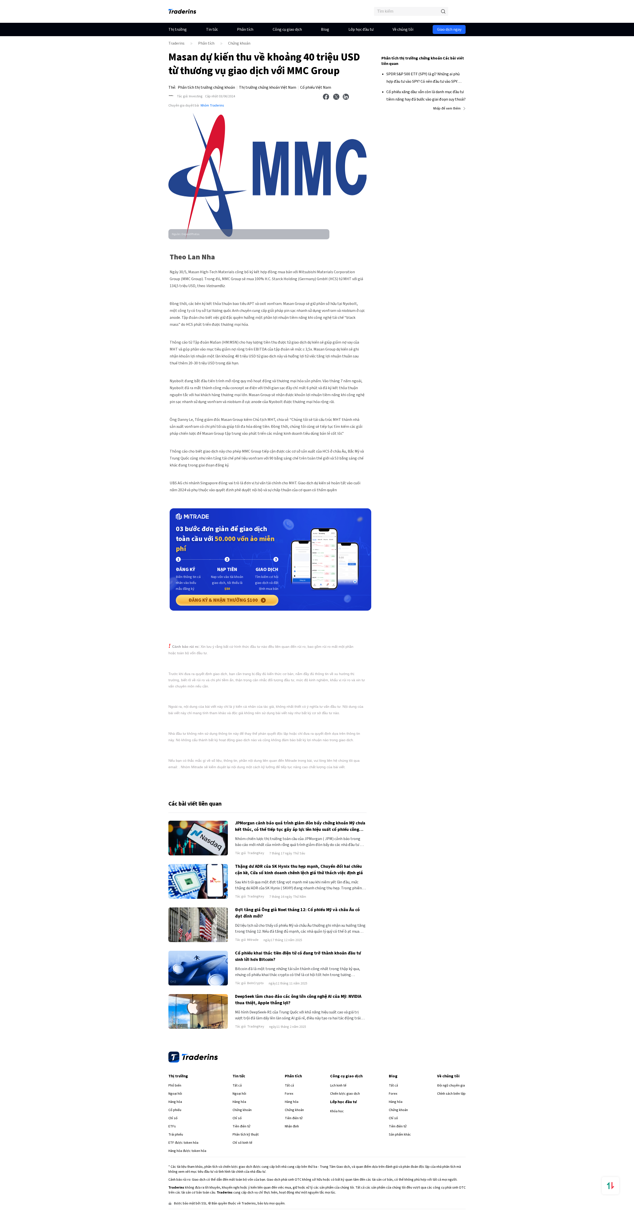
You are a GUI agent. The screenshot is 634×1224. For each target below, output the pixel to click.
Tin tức (212, 29)
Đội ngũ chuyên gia (451, 1085)
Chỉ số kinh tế (242, 1143)
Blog (325, 29)
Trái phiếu (175, 1134)
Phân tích (245, 29)
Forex (289, 1093)
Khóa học (337, 1111)
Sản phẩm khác (400, 1134)
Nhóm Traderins (212, 105)
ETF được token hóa (183, 1143)
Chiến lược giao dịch (345, 1093)
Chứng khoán (239, 43)
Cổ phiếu (174, 1110)
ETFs (172, 1126)
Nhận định (292, 1126)
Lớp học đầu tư (360, 29)
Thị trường (177, 29)
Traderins (176, 43)
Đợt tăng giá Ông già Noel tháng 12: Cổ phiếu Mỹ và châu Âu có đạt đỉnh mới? (297, 913)
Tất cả (237, 1085)
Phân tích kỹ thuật (246, 1134)
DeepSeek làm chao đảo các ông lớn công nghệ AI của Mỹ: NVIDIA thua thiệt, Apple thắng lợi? (298, 999)
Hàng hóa (175, 1102)
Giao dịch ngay (449, 29)
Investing (190, 96)
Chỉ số (173, 1118)
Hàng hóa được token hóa (187, 1151)
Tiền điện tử (241, 1126)
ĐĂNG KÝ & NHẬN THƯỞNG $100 (223, 600)
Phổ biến (174, 1085)
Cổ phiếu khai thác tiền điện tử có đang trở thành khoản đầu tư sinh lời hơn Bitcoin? (298, 956)
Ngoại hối (175, 1093)
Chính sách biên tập (451, 1093)
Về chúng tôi (403, 29)
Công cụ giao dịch (287, 29)
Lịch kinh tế (338, 1085)
